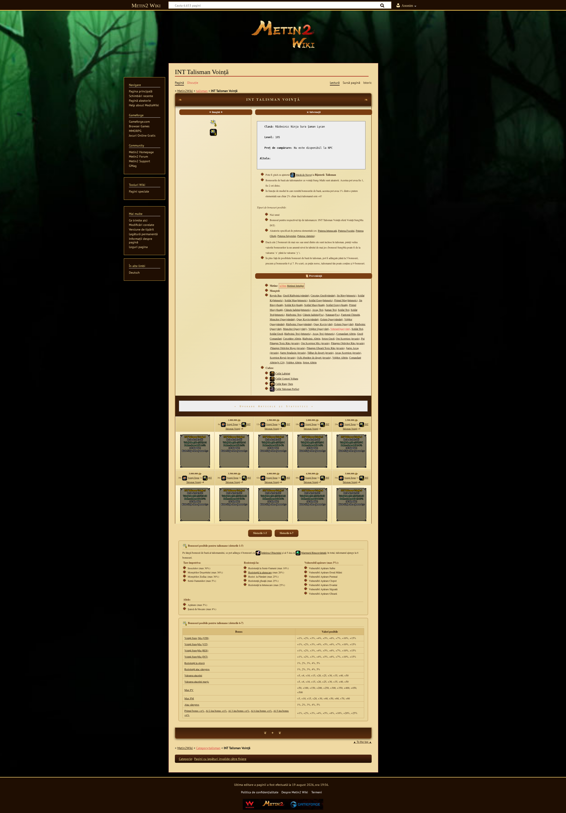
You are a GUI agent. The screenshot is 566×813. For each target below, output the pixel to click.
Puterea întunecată (327, 230)
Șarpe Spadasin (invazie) (293, 352)
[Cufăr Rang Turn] (272, 384)
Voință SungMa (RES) (196, 650)
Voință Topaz (232, 424)
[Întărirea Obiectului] (258, 552)
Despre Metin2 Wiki (294, 792)
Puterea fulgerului (286, 236)
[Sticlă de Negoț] (292, 174)
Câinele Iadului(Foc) (313, 314)
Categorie (185, 759)
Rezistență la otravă (194, 663)
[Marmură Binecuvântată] (298, 552)
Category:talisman (208, 748)
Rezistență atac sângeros (197, 669)
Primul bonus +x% (194, 710)
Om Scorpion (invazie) (348, 338)
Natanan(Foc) (332, 314)
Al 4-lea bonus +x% (261, 710)
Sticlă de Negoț (304, 174)
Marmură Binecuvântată (313, 552)
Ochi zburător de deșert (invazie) (314, 357)
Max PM (189, 698)
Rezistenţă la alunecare (260, 572)
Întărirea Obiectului (271, 552)
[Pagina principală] (283, 34)
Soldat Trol (343, 309)
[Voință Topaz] (223, 424)
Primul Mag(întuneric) (346, 300)
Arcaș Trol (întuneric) (323, 333)
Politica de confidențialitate (259, 792)
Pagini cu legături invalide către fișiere (220, 759)
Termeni (316, 792)
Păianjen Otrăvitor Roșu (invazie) (287, 348)
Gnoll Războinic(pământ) (296, 295)
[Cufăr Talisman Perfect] (272, 389)
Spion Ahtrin (310, 362)
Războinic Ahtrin (311, 338)
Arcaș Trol (317, 309)
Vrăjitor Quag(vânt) (318, 328)
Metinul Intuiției (295, 285)
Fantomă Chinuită (350, 314)
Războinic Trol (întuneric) (297, 333)
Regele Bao (276, 295)
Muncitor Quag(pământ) (282, 319)
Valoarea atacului (193, 675)
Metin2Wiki (185, 91)
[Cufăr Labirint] (272, 373)
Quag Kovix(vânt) (323, 324)
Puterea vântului (305, 236)
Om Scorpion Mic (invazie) (315, 343)
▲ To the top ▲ (362, 742)
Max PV (188, 690)
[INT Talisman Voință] (213, 132)
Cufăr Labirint (282, 373)
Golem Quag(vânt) (344, 324)
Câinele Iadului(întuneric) (297, 309)
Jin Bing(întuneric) (346, 295)
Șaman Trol (331, 309)
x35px (283, 285)
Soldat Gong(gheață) (337, 305)
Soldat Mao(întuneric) (296, 300)
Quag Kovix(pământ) (307, 319)
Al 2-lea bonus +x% (216, 710)
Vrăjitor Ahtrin (340, 357)
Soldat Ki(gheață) (294, 305)
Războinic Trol (293, 314)
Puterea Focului (346, 230)
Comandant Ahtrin (346, 333)
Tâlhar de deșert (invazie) (320, 352)
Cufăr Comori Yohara (286, 378)
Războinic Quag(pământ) (299, 324)
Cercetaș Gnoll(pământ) (323, 295)
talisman (202, 91)
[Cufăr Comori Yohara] (272, 378)
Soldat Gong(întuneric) (321, 300)
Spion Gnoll (328, 338)
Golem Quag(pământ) (331, 319)
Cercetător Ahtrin (292, 338)
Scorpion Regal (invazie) (283, 357)
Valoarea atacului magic (196, 681)
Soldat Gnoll (276, 333)
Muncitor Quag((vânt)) (295, 328)
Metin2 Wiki (146, 5)
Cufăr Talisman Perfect (287, 389)
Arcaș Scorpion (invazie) (348, 352)
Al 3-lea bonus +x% (238, 710)
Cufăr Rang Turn (284, 384)
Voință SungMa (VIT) (196, 644)
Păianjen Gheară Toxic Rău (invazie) (326, 348)
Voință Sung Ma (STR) (196, 638)
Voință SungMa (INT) (196, 656)
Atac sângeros (191, 704)
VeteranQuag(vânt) (340, 328)
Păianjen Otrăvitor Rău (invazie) (348, 343)
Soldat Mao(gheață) (314, 305)
